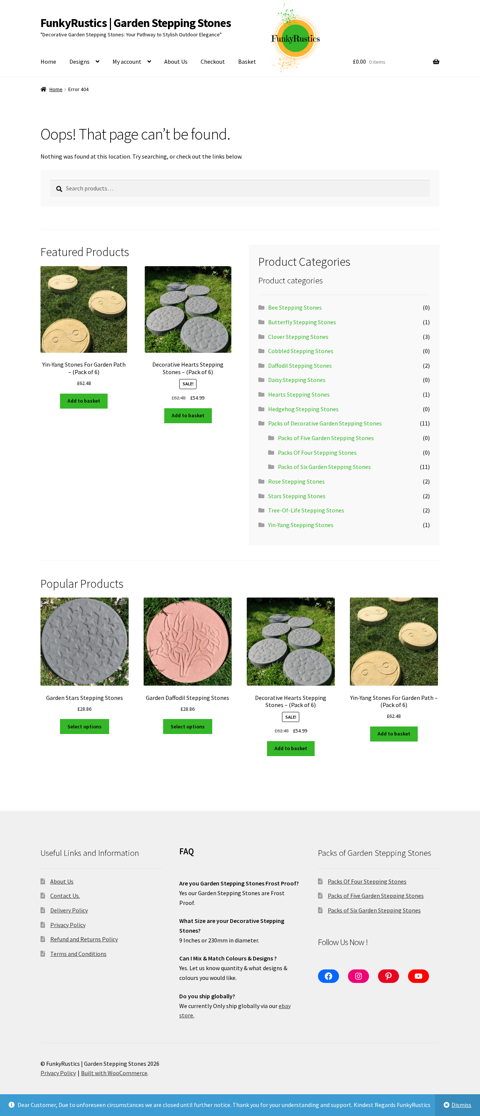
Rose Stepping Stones (296, 481)
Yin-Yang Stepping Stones (300, 525)
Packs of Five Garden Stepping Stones (326, 438)
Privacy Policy (68, 925)
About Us (176, 61)
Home (48, 61)
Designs (79, 61)
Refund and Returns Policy (84, 939)
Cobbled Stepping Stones (300, 351)
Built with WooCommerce (114, 1073)
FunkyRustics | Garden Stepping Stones (135, 22)
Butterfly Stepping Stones (302, 322)
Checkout (213, 61)
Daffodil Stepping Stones (300, 365)
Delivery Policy (69, 910)
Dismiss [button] (461, 1105)
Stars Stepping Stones (297, 496)
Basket (247, 61)
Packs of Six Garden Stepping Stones (324, 466)
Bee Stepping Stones (295, 307)
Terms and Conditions (78, 953)
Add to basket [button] (84, 400)
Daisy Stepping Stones (297, 379)
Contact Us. (65, 895)
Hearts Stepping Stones (299, 394)
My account (126, 61)
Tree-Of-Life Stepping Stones (306, 510)
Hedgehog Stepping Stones (303, 409)
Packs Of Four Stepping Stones (317, 452)
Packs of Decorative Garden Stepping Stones (325, 423)
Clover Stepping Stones (298, 336)
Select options (85, 726)
